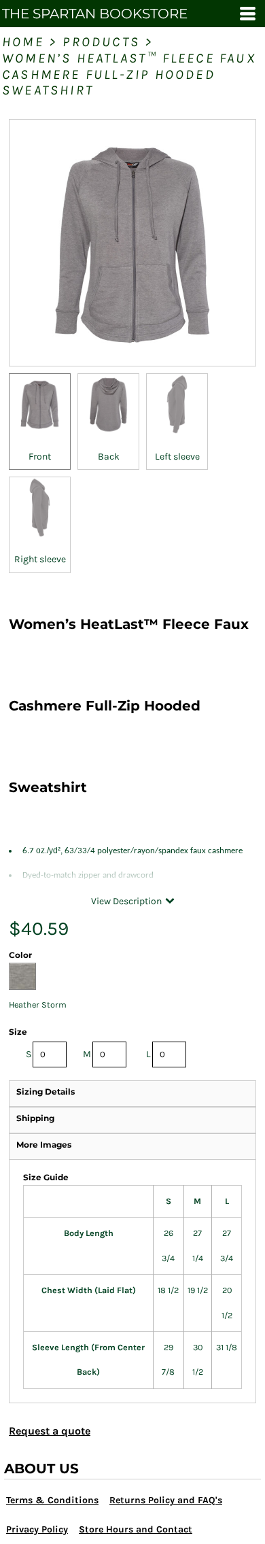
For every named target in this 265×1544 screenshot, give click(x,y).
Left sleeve (177, 456)
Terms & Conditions (52, 1500)
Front (40, 456)
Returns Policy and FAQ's (165, 1500)
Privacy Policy (37, 1529)
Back (109, 456)
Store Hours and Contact (135, 1529)
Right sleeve (40, 559)
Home (23, 42)
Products (101, 42)
